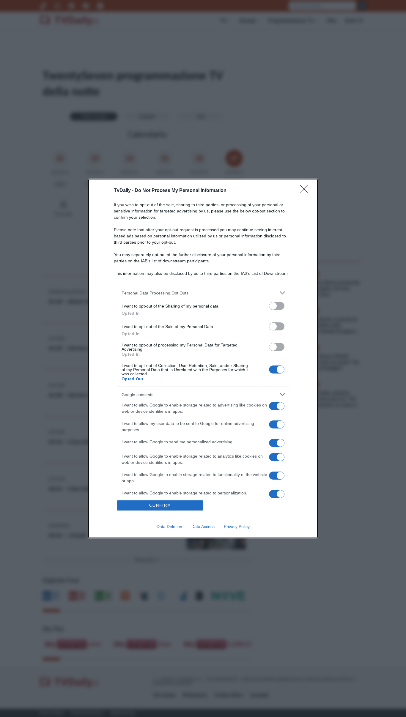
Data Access (203, 526)
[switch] (276, 306)
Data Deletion (169, 526)
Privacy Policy (237, 526)
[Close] (305, 190)
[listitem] (203, 293)
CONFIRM (160, 505)
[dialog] (203, 358)
